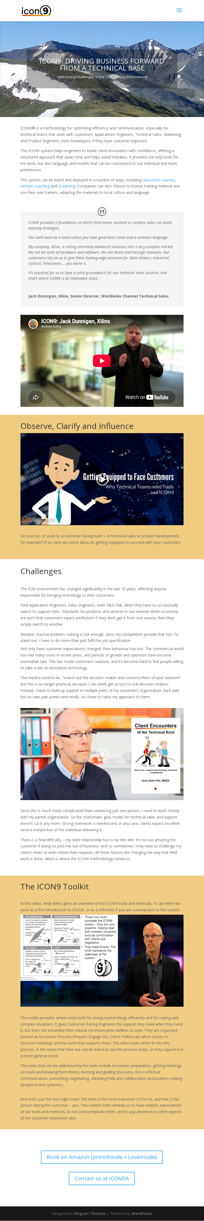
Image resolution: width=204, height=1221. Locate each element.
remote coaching (35, 186)
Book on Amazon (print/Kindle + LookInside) (102, 1157)
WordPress (141, 1213)
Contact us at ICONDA (102, 1178)
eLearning (66, 186)
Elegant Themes (90, 1213)
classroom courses (158, 179)
